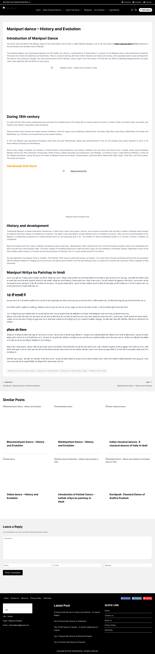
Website (108, 565)
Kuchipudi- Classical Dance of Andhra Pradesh (21, 384)
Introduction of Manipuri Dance (47, 371)
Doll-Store (47, 598)
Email (56, 565)
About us (24, 598)
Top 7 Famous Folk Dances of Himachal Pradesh (73, 636)
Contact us (15, 598)
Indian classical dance (123, 44)
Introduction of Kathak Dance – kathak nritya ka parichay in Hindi (76, 498)
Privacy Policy (35, 598)
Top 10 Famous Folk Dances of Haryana (69, 642)
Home (38, 10)
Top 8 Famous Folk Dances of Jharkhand (70, 621)
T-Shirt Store (145, 10)
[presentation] (26, 420)
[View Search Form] (132, 10)
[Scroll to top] (6, 650)
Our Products (99, 10)
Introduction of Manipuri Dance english (74, 371)
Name (6, 565)
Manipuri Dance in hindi (98, 371)
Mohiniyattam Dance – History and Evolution (134, 384)
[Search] (6, 610)
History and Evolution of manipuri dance (21, 371)
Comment (8, 538)
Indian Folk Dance (73, 10)
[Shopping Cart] (136, 10)
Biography (88, 10)
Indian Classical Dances (52, 10)
